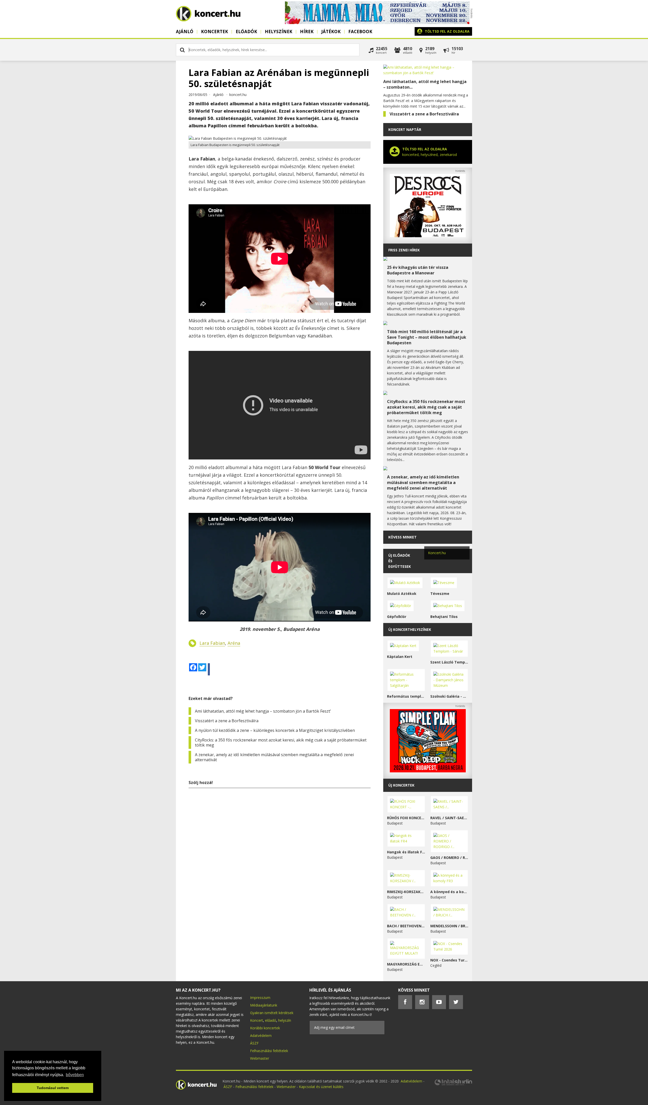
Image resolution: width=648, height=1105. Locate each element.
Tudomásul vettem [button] (53, 1088)
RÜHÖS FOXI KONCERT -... (406, 817)
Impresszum (260, 997)
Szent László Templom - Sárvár (449, 662)
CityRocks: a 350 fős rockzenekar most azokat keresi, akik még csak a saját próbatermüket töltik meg (281, 742)
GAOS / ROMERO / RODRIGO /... (449, 857)
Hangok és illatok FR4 (406, 852)
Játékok (331, 31)
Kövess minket (402, 537)
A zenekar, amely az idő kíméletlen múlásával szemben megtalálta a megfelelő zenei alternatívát (274, 757)
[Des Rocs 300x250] (428, 235)
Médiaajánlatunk (263, 1005)
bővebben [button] (75, 1075)
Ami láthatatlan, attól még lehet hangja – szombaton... (425, 84)
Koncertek (214, 31)
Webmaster (259, 1058)
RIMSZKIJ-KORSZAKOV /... (406, 891)
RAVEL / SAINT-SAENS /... (449, 817)
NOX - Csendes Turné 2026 (449, 960)
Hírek (307, 31)
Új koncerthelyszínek (409, 629)
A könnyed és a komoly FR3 (449, 891)
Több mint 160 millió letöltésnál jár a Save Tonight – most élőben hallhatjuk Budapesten (426, 337)
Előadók (246, 31)
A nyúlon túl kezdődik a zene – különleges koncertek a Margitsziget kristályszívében (275, 730)
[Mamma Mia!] (377, 22)
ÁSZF (254, 1043)
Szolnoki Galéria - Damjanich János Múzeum (449, 696)
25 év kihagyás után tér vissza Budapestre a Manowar (417, 270)
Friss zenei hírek (404, 250)
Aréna (234, 643)
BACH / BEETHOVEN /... (406, 925)
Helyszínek (278, 31)
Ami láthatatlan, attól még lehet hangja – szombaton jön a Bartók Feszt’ (263, 711)
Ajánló (184, 31)
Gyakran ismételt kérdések (271, 1012)
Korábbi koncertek (265, 1028)
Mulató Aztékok (401, 593)
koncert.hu (238, 94)
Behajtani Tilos (444, 616)
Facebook (360, 31)
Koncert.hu (437, 552)
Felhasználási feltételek (269, 1050)
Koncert (256, 1020)
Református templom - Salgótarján (406, 696)
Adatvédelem (261, 1035)
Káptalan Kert (399, 656)
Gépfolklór (396, 616)
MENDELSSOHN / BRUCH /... (449, 925)
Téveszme (439, 593)
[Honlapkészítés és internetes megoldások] (453, 1084)
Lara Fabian (212, 643)
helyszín (284, 1020)
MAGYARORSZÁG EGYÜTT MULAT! (406, 964)
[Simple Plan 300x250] (428, 771)
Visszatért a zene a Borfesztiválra (226, 720)
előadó (270, 1020)
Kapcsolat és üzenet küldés (321, 1086)
